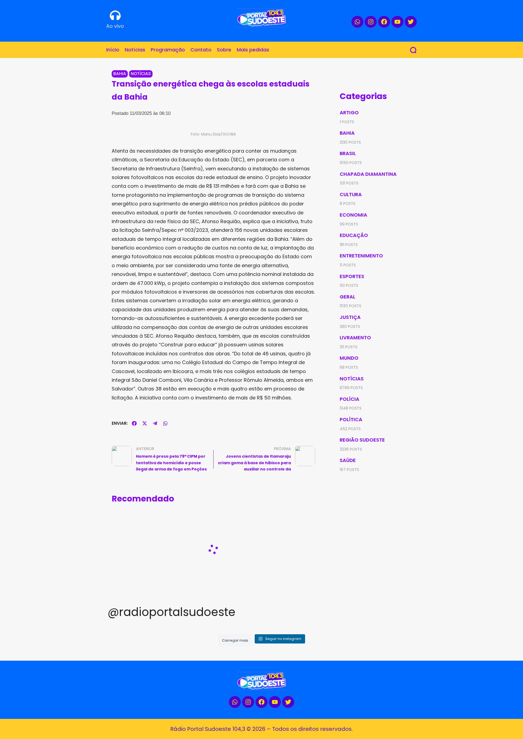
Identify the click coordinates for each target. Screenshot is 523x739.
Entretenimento (361, 255)
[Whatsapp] (357, 22)
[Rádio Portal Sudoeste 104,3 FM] (261, 17)
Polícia (349, 399)
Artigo (349, 112)
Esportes (352, 276)
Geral (347, 296)
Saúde (348, 460)
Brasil (348, 153)
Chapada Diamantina (368, 174)
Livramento (355, 337)
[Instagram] (371, 22)
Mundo (349, 358)
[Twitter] (411, 22)
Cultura (351, 194)
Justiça (350, 317)
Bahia (119, 73)
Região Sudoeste (362, 439)
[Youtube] (397, 22)
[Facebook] (384, 22)
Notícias (141, 73)
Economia (353, 214)
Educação (354, 235)
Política (351, 419)
